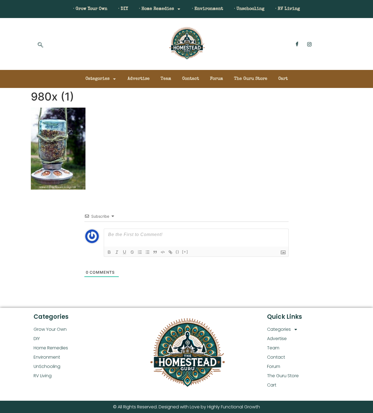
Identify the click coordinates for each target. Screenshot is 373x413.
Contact (190, 79)
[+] (185, 252)
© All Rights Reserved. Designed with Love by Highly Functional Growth (186, 407)
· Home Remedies (156, 9)
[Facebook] (297, 44)
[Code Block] (163, 252)
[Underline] (124, 252)
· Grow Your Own (90, 9)
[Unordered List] (147, 252)
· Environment (207, 9)
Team (166, 79)
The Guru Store (250, 79)
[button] (40, 45)
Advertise (139, 79)
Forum (216, 79)
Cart (283, 79)
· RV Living (287, 9)
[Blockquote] (155, 252)
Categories (97, 79)
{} (177, 252)
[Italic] (117, 252)
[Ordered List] (140, 252)
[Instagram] (309, 44)
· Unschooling (249, 9)
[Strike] (132, 252)
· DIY (123, 9)
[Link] (170, 252)
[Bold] (109, 252)
